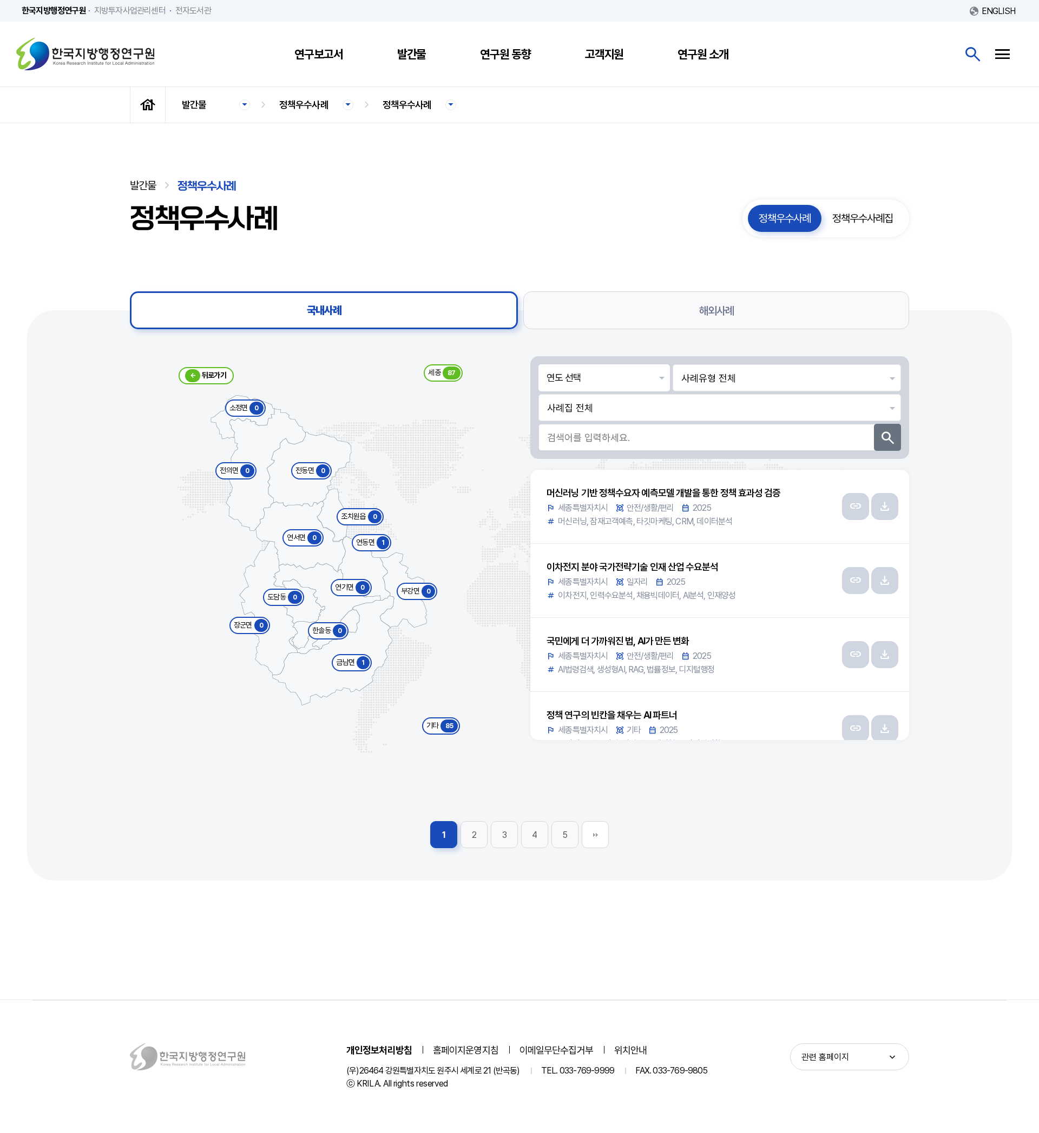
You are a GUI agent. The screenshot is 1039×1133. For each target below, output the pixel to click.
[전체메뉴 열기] (1002, 54)
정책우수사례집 (862, 218)
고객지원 (604, 54)
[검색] (887, 437)
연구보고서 (318, 54)
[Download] (884, 506)
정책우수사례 (303, 104)
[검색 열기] (973, 54)
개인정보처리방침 (379, 1050)
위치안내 (630, 1050)
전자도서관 (193, 10)
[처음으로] (148, 105)
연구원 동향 (505, 54)
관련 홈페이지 (825, 1057)
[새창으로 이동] (855, 506)
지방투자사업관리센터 (130, 10)
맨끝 (595, 834)
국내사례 (324, 310)
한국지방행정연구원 (85, 54)
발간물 (411, 54)
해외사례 (716, 310)
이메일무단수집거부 (556, 1050)
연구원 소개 (703, 54)
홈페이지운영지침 (465, 1050)
